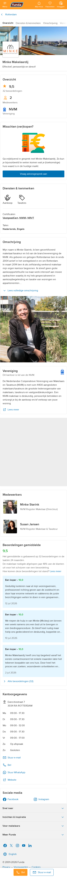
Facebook (13, 799)
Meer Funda (9, 834)
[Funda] (21, 4)
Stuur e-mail (14, 757)
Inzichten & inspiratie (14, 817)
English (13, 854)
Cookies (36, 867)
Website (12, 779)
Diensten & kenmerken (28, 23)
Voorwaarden (21, 867)
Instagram (43, 799)
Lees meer (13, 409)
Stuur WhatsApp (16, 772)
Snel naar (7, 808)
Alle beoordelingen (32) (20, 681)
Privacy (6, 867)
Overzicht (7, 23)
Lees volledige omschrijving (23, 290)
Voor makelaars (11, 825)
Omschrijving (50, 23)
